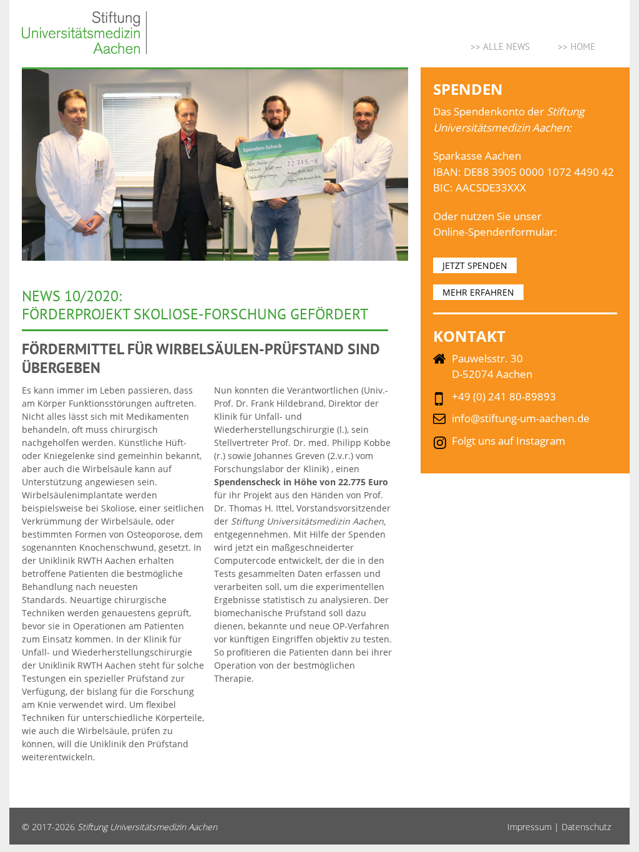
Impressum (529, 827)
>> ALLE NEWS (500, 46)
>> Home (576, 46)
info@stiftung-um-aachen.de (521, 418)
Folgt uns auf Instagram (508, 440)
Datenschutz (586, 827)
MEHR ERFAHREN (478, 292)
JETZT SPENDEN (474, 265)
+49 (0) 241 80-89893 (504, 396)
